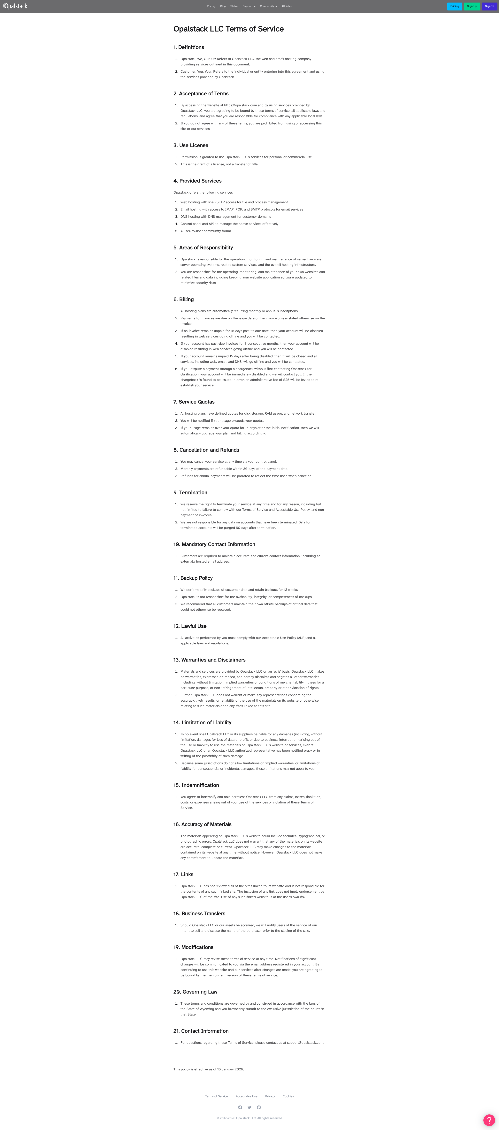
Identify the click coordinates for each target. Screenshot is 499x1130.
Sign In (489, 6)
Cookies (288, 1096)
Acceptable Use (246, 1096)
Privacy (270, 1096)
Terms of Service (216, 1096)
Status (234, 6)
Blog (223, 6)
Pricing (211, 6)
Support (248, 6)
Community (267, 6)
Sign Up (472, 6)
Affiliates (286, 6)
